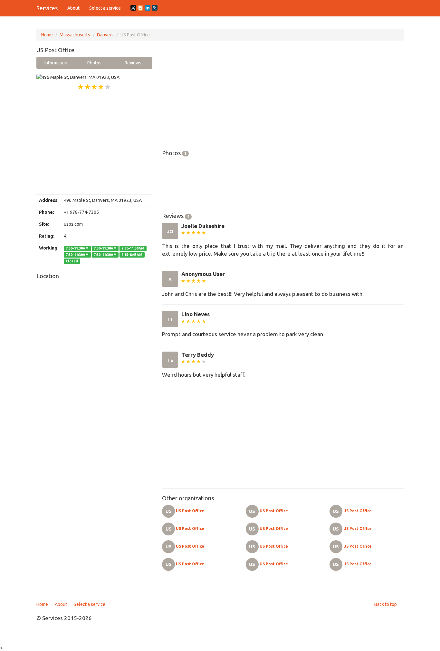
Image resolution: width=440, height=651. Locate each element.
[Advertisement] (94, 143)
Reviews (133, 62)
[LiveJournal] (155, 8)
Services (47, 8)
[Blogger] (140, 8)
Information (55, 62)
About (73, 8)
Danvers (105, 34)
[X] (133, 8)
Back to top (385, 604)
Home (47, 34)
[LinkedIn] (147, 8)
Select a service (105, 8)
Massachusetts (75, 34)
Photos (94, 62)
